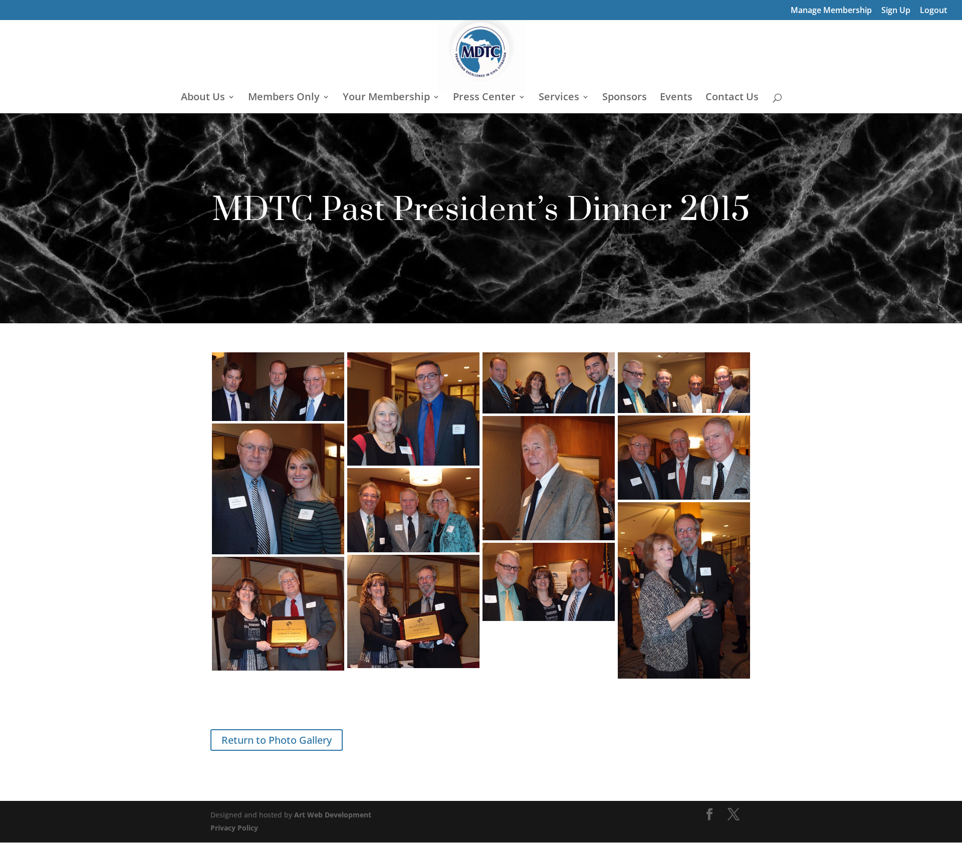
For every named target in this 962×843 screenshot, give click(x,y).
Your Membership (386, 98)
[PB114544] (278, 386)
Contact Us (732, 98)
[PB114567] (413, 611)
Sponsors (624, 98)
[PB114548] (549, 382)
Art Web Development (332, 814)
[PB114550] (684, 382)
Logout (933, 11)
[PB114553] (549, 478)
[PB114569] (278, 614)
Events (676, 98)
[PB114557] (278, 489)
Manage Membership (831, 11)
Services (559, 98)
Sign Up (895, 11)
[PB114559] (413, 510)
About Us (203, 98)
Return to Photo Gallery (276, 740)
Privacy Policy (234, 827)
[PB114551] (684, 457)
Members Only (284, 98)
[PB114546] (413, 409)
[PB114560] (684, 590)
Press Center (484, 98)
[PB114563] (549, 581)
